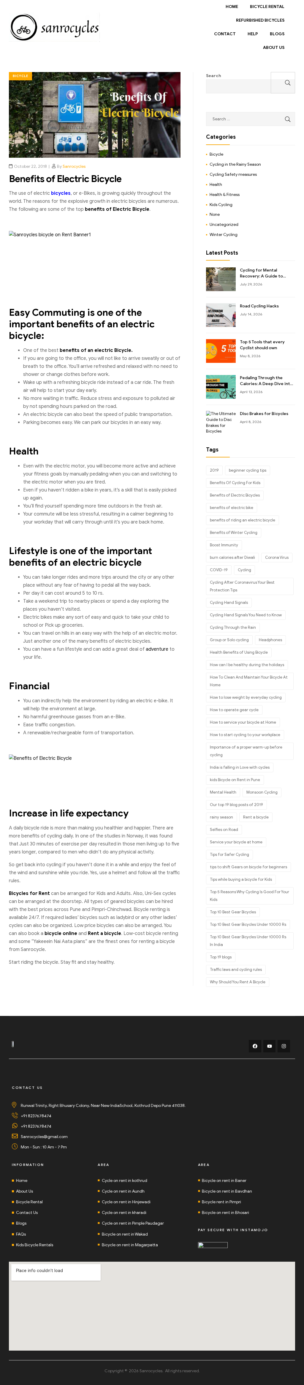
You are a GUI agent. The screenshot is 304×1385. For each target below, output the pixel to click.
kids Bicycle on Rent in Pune (235, 779)
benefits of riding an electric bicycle (242, 520)
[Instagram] (284, 1046)
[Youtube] (269, 1046)
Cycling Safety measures (233, 174)
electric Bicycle (112, 350)
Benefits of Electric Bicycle (65, 179)
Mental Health (223, 792)
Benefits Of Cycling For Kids (235, 482)
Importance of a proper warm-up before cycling (246, 751)
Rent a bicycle (256, 817)
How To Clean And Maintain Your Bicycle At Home (249, 681)
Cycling (244, 569)
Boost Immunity (224, 545)
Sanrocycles (74, 166)
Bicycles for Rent (29, 893)
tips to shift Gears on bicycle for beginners (248, 866)
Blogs (277, 33)
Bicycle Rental (267, 6)
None (215, 214)
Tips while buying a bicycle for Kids (241, 879)
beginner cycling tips (247, 470)
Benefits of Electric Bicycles (235, 495)
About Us (273, 47)
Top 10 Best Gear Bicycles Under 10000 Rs (248, 924)
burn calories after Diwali (232, 557)
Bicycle (20, 76)
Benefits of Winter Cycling (233, 532)
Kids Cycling (221, 204)
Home (232, 6)
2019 (214, 470)
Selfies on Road (224, 829)
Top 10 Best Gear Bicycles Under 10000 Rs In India (248, 940)
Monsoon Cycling (262, 792)
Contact (225, 33)
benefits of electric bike (231, 507)
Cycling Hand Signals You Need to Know (246, 614)
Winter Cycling (224, 234)
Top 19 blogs (221, 957)
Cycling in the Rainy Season (235, 164)
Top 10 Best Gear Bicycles (233, 912)
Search (213, 75)
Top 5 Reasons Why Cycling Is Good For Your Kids (249, 895)
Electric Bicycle (131, 209)
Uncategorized (224, 224)
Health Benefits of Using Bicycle (239, 652)
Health (216, 184)
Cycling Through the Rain (233, 627)
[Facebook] (255, 1046)
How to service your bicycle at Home (243, 722)
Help (253, 33)
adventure (157, 649)
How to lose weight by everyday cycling (246, 697)
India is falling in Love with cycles (240, 767)
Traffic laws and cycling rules (236, 969)
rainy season (221, 817)
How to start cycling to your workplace (245, 734)
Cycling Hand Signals (229, 602)
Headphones (270, 639)
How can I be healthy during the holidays (247, 664)
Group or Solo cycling (229, 639)
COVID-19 (219, 569)
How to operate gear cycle (234, 709)
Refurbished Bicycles (260, 20)
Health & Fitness (225, 194)
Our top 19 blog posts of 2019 (236, 804)
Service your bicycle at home (236, 842)
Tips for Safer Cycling (229, 854)
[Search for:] (250, 119)
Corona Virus (277, 557)
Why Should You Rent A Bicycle (237, 982)
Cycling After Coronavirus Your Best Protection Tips (242, 586)
